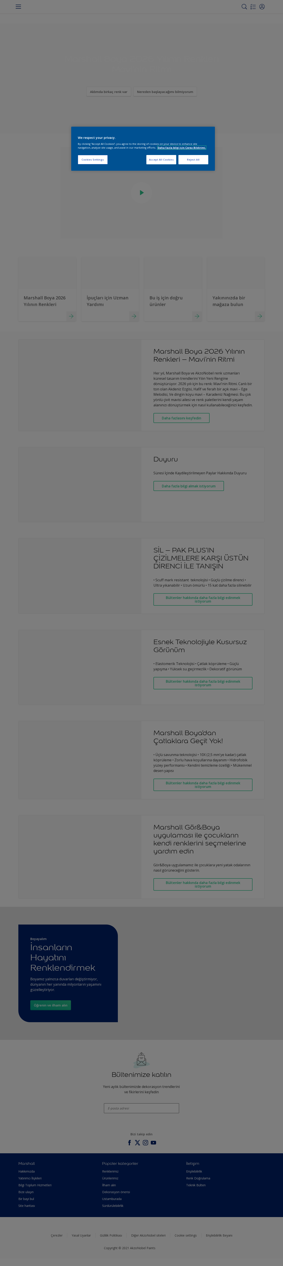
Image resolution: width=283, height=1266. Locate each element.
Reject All (193, 159)
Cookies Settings (93, 159)
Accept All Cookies (161, 159)
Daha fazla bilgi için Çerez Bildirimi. (182, 147)
